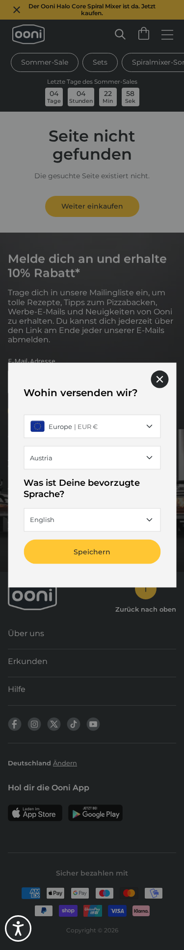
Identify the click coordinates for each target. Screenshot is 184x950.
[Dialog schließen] (159, 379)
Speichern (92, 551)
